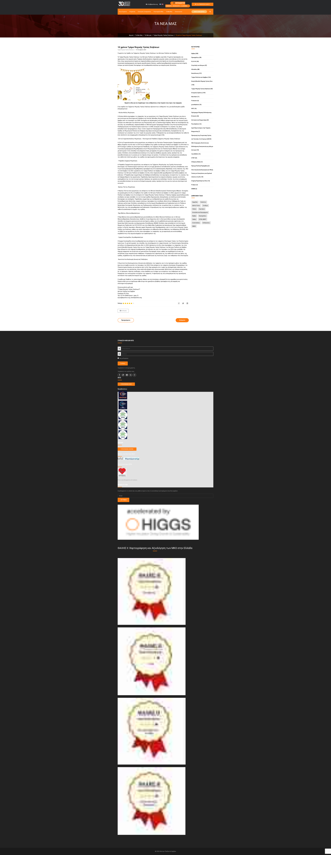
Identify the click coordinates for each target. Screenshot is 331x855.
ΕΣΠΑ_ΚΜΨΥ (202, 219)
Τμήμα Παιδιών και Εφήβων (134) (201, 77)
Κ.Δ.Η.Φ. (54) (195, 61)
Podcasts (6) (195, 100)
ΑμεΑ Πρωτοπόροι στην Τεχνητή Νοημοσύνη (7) (200, 129)
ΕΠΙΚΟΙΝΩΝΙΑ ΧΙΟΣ (126, 384)
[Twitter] (183, 303)
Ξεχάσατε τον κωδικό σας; (126, 371)
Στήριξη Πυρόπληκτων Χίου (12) (200, 181)
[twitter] (123, 375)
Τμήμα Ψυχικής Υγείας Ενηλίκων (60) (202, 88)
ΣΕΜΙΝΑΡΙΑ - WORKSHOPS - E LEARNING (176, 4)
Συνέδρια (205, 205)
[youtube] (127, 375)
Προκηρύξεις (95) (196, 57)
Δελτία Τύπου (196, 205)
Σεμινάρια (202, 209)
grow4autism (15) (196, 104)
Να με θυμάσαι (123, 358)
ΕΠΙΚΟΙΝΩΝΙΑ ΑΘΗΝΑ (127, 449)
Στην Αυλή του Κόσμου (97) (199, 65)
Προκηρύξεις (202, 216)
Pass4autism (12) (196, 124)
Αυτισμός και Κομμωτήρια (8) (200, 120)
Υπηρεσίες (132, 11)
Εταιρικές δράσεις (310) (198, 92)
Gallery (194, 219)
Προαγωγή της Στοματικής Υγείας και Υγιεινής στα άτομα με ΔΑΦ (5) (201, 137)
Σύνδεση (122, 363)
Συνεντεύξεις (196, 222)
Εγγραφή (123, 500)
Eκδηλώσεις (206, 222)
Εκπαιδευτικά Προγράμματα (200, 212)
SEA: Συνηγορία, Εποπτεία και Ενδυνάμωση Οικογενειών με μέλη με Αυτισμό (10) (202, 146)
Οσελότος (203, 202)
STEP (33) (194, 158)
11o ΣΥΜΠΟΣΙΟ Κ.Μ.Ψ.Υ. (203, 4)
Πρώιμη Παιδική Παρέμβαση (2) (200, 166)
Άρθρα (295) (194, 53)
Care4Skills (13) (195, 154)
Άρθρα (194, 216)
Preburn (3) (194, 184)
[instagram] (134, 375)
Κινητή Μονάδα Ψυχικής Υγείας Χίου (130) (201, 83)
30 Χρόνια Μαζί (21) (197, 162)
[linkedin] (130, 375)
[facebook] (119, 375)
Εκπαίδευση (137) (196, 73)
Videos (194, 209)
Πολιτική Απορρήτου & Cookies (127, 480)
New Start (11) (195, 96)
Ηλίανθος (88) (195, 69)
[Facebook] (178, 303)
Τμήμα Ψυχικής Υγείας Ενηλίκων (126, 49)
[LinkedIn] (187, 303)
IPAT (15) (194, 108)
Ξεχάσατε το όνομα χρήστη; (126, 368)
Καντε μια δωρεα (199, 11)
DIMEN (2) (194, 188)
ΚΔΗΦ (194, 226)
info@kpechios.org (153, 4)
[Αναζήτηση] (210, 12)
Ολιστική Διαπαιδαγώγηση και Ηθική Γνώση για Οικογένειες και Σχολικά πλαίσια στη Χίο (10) (202, 173)
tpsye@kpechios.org (124, 297)
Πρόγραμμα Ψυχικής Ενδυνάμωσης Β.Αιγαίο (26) (201, 114)
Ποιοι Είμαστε (123, 11)
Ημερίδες (195, 202)
